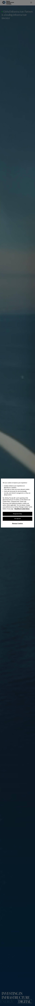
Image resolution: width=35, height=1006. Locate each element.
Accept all (17, 518)
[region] (17, 503)
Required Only (17, 513)
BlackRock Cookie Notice (21, 508)
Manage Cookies (17, 523)
